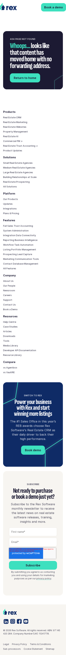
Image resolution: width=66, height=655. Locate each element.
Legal (6, 644)
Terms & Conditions (40, 644)
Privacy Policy (19, 644)
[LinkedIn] (6, 621)
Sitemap (50, 649)
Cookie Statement (33, 649)
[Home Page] (9, 7)
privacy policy (43, 578)
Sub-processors (12, 649)
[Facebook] (19, 621)
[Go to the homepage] (10, 612)
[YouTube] (26, 621)
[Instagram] (13, 621)
